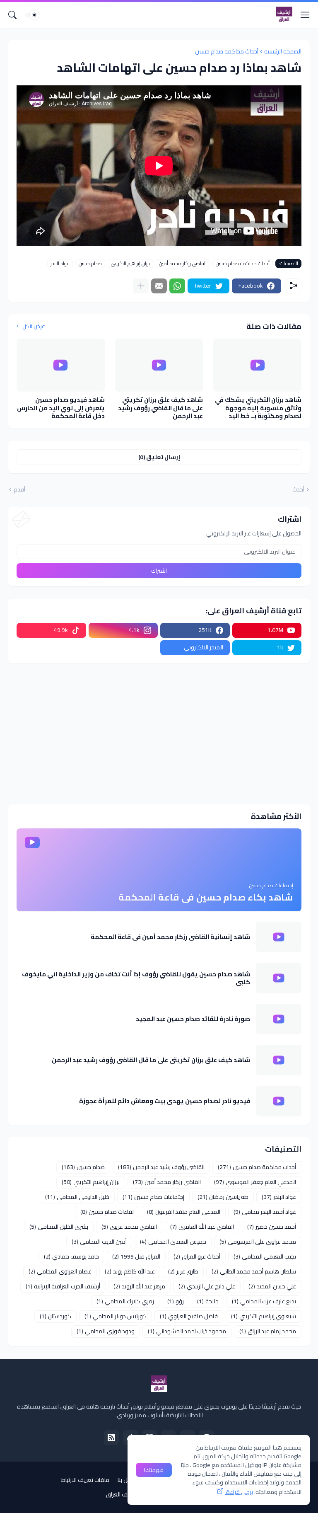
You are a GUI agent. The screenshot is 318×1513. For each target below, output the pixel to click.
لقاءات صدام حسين (107, 1211)
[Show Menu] (305, 15)
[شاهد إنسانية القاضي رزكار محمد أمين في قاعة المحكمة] (278, 937)
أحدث (298, 490)
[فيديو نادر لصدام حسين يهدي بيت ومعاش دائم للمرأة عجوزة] (278, 1101)
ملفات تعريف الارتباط (85, 1479)
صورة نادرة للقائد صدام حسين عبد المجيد (193, 1019)
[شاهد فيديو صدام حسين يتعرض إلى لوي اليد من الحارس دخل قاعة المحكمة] (61, 365)
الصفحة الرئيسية (282, 51)
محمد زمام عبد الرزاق (267, 1331)
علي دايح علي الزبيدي (206, 1286)
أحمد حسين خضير (271, 1226)
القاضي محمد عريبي (129, 1226)
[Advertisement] (159, 734)
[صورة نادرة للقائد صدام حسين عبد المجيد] (278, 1019)
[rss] (111, 1437)
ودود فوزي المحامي (106, 1331)
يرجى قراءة (239, 1491)
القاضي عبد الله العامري (202, 1226)
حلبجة (208, 1301)
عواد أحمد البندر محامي (265, 1211)
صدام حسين (90, 263)
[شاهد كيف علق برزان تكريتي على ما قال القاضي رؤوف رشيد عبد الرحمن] (159, 365)
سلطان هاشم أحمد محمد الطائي (254, 1271)
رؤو (175, 1301)
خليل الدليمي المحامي (77, 1196)
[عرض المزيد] (141, 285)
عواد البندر (60, 263)
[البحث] (12, 15)
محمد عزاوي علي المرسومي (257, 1241)
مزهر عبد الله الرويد (139, 1286)
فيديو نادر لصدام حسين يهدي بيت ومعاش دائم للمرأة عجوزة (164, 1101)
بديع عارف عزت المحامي (264, 1301)
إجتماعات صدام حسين (153, 1196)
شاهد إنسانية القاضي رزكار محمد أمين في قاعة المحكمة (170, 937)
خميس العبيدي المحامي (173, 1241)
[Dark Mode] (32, 15)
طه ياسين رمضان (223, 1196)
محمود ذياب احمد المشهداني (187, 1331)
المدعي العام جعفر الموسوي (255, 1182)
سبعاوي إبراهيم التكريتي (263, 1316)
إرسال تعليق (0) (159, 457)
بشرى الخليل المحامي (58, 1226)
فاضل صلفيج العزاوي (189, 1316)
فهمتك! (154, 1470)
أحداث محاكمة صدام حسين (226, 51)
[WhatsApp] (177, 285)
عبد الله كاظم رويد (130, 1271)
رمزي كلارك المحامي (125, 1301)
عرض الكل (33, 326)
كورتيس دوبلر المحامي (115, 1316)
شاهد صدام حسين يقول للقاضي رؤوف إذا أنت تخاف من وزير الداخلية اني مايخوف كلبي (136, 978)
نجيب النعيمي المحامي (265, 1256)
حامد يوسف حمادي (71, 1256)
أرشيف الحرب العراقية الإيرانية (63, 1286)
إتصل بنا (126, 1479)
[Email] (159, 285)
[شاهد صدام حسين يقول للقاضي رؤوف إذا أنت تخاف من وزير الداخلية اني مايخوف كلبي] (278, 978)
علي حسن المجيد (272, 1286)
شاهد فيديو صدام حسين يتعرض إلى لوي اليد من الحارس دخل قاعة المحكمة (61, 408)
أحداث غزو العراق (196, 1256)
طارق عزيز (183, 1271)
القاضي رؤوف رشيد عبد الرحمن (161, 1167)
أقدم (19, 490)
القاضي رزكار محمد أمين (183, 263)
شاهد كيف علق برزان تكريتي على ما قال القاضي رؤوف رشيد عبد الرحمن (160, 408)
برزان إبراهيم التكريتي (130, 263)
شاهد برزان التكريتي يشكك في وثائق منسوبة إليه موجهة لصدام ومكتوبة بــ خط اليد (258, 408)
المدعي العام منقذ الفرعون (183, 1211)
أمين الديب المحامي (99, 1241)
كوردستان (55, 1316)
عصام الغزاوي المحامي (60, 1271)
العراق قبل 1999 (136, 1256)
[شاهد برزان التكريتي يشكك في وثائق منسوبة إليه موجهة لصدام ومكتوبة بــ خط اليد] (257, 365)
